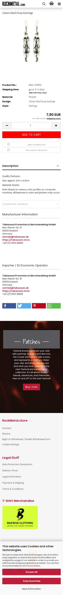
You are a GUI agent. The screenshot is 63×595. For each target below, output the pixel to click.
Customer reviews (15, 204)
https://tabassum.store (16, 239)
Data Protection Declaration (17, 464)
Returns (6, 433)
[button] (6, 125)
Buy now (31, 387)
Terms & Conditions (13, 488)
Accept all (31, 572)
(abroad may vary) (38, 92)
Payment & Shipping (13, 482)
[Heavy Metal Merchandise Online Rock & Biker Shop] (12, 4)
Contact (6, 428)
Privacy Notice (33, 565)
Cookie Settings (10, 444)
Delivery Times (10, 470)
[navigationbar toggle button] (59, 4)
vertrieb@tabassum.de (15, 236)
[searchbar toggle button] (44, 4)
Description (10, 166)
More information (31, 588)
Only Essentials (31, 581)
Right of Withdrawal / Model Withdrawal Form (26, 439)
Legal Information (11, 476)
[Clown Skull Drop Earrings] (31, 40)
